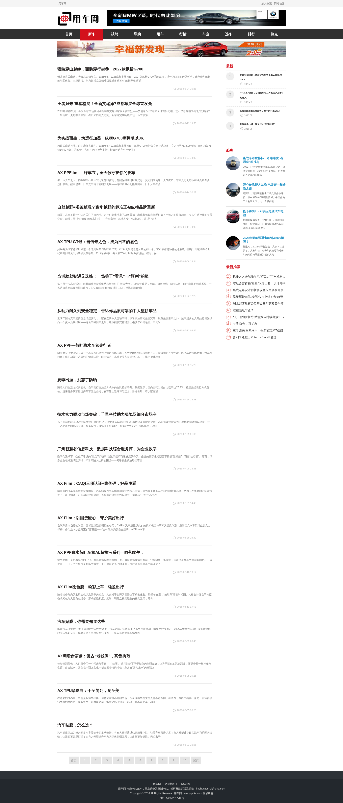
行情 (183, 34)
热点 (274, 34)
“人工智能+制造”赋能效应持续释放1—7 (258, 317)
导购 (137, 34)
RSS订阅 (184, 783)
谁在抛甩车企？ (243, 310)
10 (184, 760)
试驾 (114, 34)
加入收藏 (266, 3)
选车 (228, 34)
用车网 (62, 3)
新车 (91, 34)
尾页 (196, 760)
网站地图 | (171, 783)
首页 (68, 34)
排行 (251, 34)
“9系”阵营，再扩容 (245, 323)
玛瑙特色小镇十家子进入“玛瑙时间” (257, 124)
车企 (205, 34)
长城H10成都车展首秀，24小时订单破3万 (260, 111)
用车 (160, 34)
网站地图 (279, 3)
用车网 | (157, 783)
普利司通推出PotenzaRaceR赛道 (255, 337)
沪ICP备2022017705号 (172, 798)
